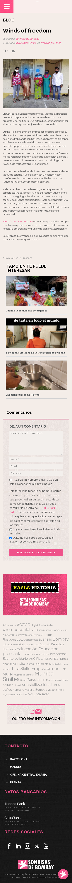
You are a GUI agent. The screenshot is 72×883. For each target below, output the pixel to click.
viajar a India (56, 689)
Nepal (23, 680)
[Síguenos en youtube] (46, 846)
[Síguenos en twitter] (37, 846)
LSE (64, 669)
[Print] (15, 51)
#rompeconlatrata (20, 629)
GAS (30, 659)
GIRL (36, 658)
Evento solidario (15, 658)
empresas (58, 654)
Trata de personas (51, 43)
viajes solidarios (10, 694)
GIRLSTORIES (49, 658)
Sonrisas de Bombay (27, 38)
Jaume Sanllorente (37, 663)
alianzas (45, 639)
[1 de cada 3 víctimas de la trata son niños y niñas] (36, 333)
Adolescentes (31, 640)
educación (27, 648)
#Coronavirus (9, 625)
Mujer (8, 674)
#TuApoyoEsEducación (57, 630)
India (20, 663)
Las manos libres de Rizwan (23, 394)
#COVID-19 (26, 625)
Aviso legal (54, 877)
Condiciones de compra (34, 877)
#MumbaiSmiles (44, 625)
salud (7, 685)
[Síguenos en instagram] (27, 846)
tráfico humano (13, 689)
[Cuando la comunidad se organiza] (36, 291)
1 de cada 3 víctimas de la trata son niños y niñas (35, 352)
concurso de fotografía (38, 644)
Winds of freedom (21, 258)
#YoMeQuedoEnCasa (29, 635)
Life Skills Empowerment (36, 668)
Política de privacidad (44, 874)
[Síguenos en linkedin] (18, 846)
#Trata (6, 258)
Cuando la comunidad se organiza (26, 310)
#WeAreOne (10, 634)
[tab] (36, 759)
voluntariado (38, 694)
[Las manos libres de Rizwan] (36, 375)
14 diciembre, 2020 (25, 43)
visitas (23, 694)
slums (54, 684)
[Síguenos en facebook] (9, 846)
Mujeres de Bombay (24, 674)
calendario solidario (14, 644)
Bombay (61, 639)
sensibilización (35, 684)
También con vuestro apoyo (18, 221)
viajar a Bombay (36, 689)
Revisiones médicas (57, 680)
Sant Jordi (16, 685)
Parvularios (36, 680)
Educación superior (36, 654)
